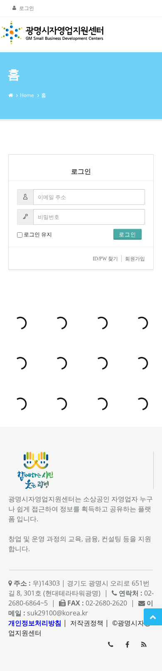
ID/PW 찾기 (105, 259)
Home (27, 95)
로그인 (26, 8)
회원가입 (135, 259)
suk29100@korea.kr (57, 613)
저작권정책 (86, 622)
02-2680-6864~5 (110, 644)
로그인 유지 (37, 234)
